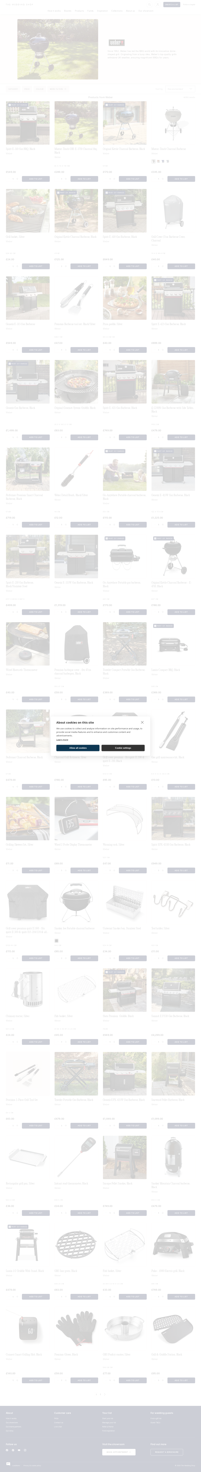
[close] (142, 722)
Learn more (62, 739)
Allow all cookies (78, 748)
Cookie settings (123, 748)
